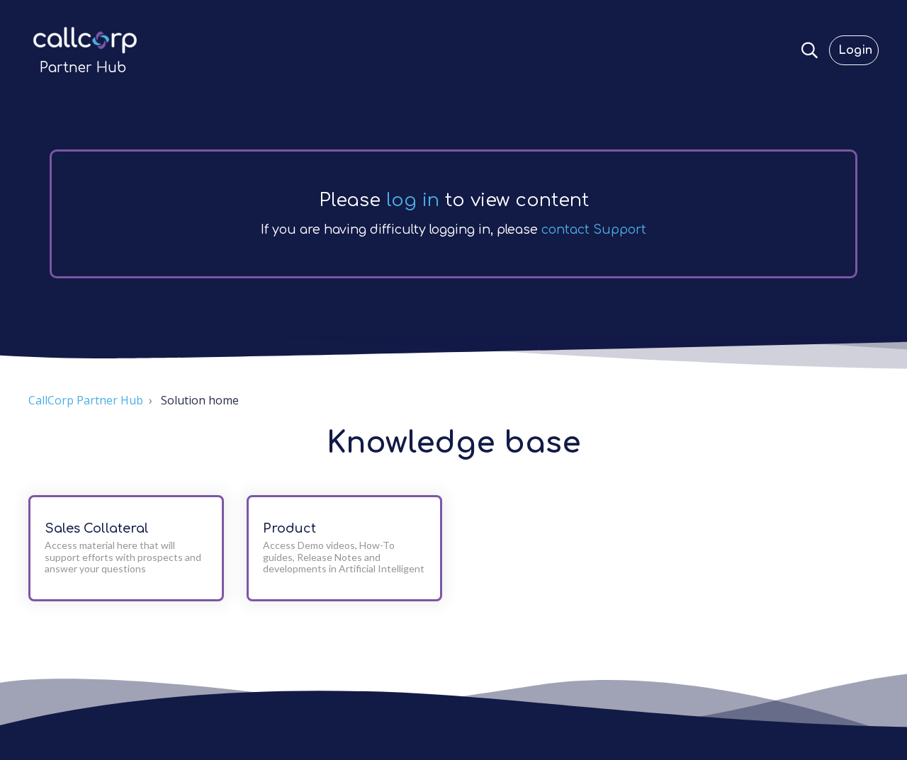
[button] (809, 50)
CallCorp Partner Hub (85, 400)
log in (412, 200)
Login (855, 50)
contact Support (593, 229)
